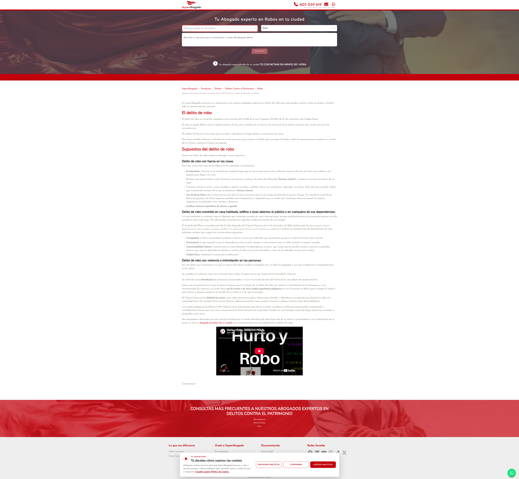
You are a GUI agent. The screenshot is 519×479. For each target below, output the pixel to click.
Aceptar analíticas (323, 464)
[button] (332, 28)
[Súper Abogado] (191, 4)
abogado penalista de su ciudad (215, 323)
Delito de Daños (259, 423)
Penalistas (206, 89)
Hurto (259, 426)
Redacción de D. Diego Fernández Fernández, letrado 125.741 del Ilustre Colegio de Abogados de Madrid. (220, 93)
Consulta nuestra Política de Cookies (212, 472)
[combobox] (217, 28)
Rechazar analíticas (268, 464)
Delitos (218, 89)
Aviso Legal (331, 7)
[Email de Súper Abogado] (326, 5)
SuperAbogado (189, 89)
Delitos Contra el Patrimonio (239, 89)
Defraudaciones (259, 419)
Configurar (296, 464)
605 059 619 (310, 5)
